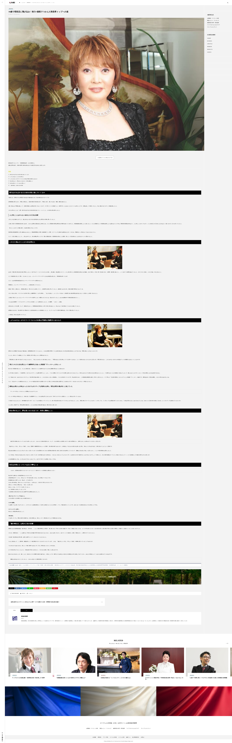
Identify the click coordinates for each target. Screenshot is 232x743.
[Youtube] (2, 737)
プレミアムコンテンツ (212, 27)
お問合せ (142, 737)
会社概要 (94, 737)
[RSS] (2, 740)
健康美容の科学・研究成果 (213, 22)
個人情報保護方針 (135, 737)
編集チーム (128, 737)
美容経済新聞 (16, 593)
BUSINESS (209, 41)
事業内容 (99, 737)
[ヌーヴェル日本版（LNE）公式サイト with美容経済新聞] (12, 2)
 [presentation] (227, 643)
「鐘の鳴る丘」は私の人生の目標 (16, 185)
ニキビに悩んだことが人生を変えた (17, 176)
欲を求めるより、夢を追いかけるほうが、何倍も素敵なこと (21, 181)
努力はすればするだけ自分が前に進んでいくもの (19, 174)
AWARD (209, 38)
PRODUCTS (209, 49)
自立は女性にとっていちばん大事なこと (17, 183)
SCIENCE (209, 52)
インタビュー (30, 593)
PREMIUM (23, 593)
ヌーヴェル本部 (121, 737)
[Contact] (2, 739)
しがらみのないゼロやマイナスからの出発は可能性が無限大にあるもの (23, 178)
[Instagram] (2, 732)
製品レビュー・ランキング (213, 20)
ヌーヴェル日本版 (113, 737)
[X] (2, 734)
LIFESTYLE (209, 43)
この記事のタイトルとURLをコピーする (104, 157)
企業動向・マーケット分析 (213, 18)
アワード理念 (105, 737)
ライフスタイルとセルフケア (213, 24)
